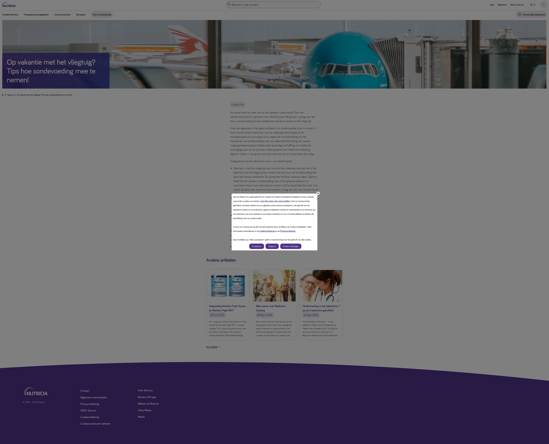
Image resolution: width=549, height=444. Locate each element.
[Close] (318, 193)
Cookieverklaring (267, 231)
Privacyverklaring (288, 231)
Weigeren (272, 246)
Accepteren (256, 246)
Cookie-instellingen (291, 246)
